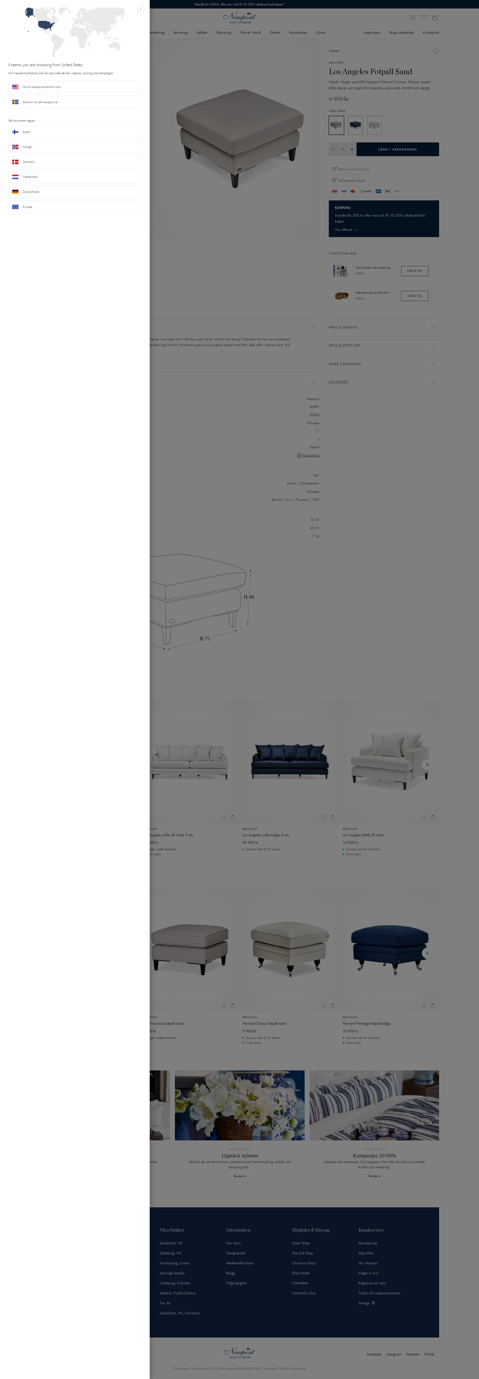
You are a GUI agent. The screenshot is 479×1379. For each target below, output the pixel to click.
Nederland (30, 177)
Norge (27, 147)
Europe (27, 207)
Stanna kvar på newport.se (40, 102)
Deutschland (31, 192)
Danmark (29, 162)
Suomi (27, 132)
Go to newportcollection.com (42, 87)
